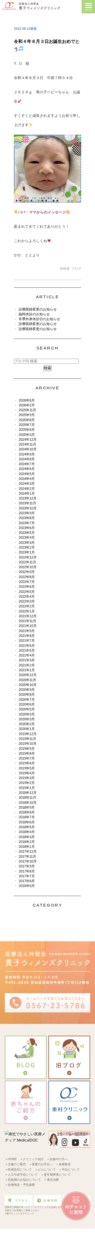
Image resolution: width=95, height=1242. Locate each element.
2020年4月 (27, 714)
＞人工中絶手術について (21, 1174)
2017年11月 (27, 856)
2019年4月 (27, 773)
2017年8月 (27, 871)
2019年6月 (27, 763)
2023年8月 (27, 518)
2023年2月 (27, 547)
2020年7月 (27, 699)
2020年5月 (27, 709)
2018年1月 (27, 847)
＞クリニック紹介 (32, 1159)
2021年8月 (27, 636)
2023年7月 (27, 523)
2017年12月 (28, 851)
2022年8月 (27, 577)
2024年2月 (27, 489)
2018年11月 (27, 797)
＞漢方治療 (51, 1179)
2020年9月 (27, 690)
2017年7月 (27, 876)
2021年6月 (27, 646)
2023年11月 (27, 503)
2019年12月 (28, 734)
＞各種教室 (63, 1164)
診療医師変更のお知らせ (38, 309)
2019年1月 (27, 788)
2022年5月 (27, 592)
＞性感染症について (18, 1169)
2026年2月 (27, 405)
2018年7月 (27, 817)
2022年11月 (27, 562)
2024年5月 (27, 474)
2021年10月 (28, 626)
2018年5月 (27, 827)
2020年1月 (27, 729)
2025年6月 (27, 430)
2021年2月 (27, 665)
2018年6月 (27, 822)
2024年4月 (27, 479)
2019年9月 (27, 749)
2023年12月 (28, 498)
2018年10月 (28, 802)
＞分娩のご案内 (15, 1164)
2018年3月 (27, 837)
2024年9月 (27, 454)
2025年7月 (27, 425)
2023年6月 (27, 528)
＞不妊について (69, 1169)
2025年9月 (27, 415)
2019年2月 (27, 783)
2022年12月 (28, 557)
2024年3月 (27, 483)
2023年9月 (27, 513)
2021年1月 (27, 670)
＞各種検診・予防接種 (20, 1184)
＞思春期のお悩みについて (23, 1179)
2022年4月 (27, 596)
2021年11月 (27, 621)
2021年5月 (27, 650)
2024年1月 (27, 493)
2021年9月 (27, 631)
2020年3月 (27, 719)
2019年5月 (27, 768)
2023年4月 (27, 537)
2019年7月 (27, 758)
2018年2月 (27, 842)
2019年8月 (27, 753)
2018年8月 (27, 812)
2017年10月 (28, 861)
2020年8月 (27, 694)
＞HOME (11, 1159)
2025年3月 (27, 435)
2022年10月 (28, 567)
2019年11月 (27, 739)
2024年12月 (28, 439)
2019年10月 (28, 743)
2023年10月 (28, 508)
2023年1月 (27, 552)
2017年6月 (27, 881)
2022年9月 (27, 572)
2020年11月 (27, 680)
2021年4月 (27, 655)
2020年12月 (28, 675)
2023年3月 (27, 542)
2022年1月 (27, 611)
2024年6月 (27, 469)
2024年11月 (27, 444)
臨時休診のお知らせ (34, 314)
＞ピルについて (45, 1169)
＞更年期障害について (56, 1174)
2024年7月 (27, 464)
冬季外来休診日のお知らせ (39, 319)
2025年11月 (27, 410)
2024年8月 (27, 459)
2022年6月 (27, 586)
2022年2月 (27, 606)
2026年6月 (27, 400)
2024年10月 (28, 449)
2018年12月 (28, 793)
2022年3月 (27, 601)
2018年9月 (27, 807)
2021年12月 (28, 616)
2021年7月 (27, 640)
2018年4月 (27, 832)
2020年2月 (27, 724)
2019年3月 (27, 778)
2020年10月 (28, 685)
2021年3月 (27, 660)
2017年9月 (27, 866)
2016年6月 (27, 886)
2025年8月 (27, 420)
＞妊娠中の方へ (57, 1159)
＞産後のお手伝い (41, 1164)
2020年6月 (27, 704)
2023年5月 (27, 533)
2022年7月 (27, 582)
